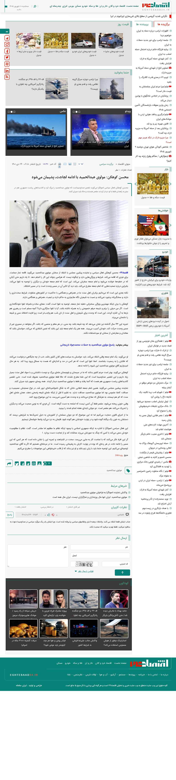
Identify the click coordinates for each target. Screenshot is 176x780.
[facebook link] (7, 51)
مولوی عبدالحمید (114, 470)
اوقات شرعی (90, 675)
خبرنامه (141, 675)
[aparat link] (7, 64)
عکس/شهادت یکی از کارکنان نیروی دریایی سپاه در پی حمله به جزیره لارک (37, 144)
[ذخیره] (70, 164)
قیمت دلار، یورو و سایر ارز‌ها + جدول (29, 53)
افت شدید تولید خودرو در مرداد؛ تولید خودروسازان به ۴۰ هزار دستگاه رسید (153, 282)
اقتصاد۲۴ (124, 273)
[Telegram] (28, 463)
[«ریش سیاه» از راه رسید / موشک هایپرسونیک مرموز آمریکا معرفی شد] (23, 599)
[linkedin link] (7, 70)
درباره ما (164, 675)
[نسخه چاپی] (59, 164)
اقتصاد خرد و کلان (117, 6)
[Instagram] (34, 463)
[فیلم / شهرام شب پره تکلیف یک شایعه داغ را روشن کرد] (101, 132)
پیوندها (132, 675)
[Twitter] (17, 463)
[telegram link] (7, 38)
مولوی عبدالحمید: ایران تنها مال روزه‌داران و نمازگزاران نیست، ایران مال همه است (90, 497)
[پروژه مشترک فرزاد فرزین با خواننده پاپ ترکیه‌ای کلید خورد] (53, 599)
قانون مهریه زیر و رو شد (157, 124)
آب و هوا (103, 675)
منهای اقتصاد (124, 164)
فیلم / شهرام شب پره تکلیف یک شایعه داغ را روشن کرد (103, 146)
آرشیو (113, 675)
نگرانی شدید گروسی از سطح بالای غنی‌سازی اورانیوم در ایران (138, 16)
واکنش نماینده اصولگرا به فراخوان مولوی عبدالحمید (103, 492)
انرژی (64, 6)
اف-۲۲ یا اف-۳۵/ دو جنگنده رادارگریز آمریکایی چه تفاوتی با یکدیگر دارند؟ (30, 84)
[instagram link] (7, 44)
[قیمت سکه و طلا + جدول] (56, 40)
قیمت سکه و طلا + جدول (58, 51)
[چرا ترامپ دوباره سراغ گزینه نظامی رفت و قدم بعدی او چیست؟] (111, 88)
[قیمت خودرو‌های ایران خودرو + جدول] (83, 40)
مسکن (78, 6)
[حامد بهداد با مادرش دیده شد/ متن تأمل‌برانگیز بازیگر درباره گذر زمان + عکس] (114, 599)
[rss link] (7, 77)
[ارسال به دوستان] (65, 164)
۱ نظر (117, 170)
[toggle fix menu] (4, 31)
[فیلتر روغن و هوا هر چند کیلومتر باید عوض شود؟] (53, 628)
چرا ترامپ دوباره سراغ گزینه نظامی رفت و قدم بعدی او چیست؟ (85, 84)
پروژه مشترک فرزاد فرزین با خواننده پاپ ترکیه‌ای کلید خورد (54, 615)
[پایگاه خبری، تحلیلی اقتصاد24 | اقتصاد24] (150, 7)
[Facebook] (22, 463)
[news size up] (59, 167)
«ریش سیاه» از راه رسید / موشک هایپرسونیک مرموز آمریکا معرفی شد (24, 615)
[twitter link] (7, 57)
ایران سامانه (21, 685)
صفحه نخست (132, 6)
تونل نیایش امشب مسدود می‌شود (152, 402)
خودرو (85, 6)
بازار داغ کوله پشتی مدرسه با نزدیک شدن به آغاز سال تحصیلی (153, 241)
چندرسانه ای (55, 6)
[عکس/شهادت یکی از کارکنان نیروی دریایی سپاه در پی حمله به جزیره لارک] (36, 132)
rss (68, 675)
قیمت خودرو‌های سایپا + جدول (113, 53)
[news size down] (75, 164)
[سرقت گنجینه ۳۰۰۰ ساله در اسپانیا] (23, 628)
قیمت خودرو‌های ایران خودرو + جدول (84, 53)
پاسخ (9, 515)
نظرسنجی (78, 675)
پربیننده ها (142, 24)
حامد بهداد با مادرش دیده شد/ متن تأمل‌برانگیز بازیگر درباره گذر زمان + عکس (115, 615)
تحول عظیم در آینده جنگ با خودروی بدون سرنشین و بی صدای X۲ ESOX (153, 324)
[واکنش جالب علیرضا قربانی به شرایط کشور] (84, 628)
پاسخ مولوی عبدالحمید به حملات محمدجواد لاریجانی (87, 345)
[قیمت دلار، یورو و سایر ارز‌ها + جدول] (28, 40)
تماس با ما (153, 675)
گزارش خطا (39, 463)
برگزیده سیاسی (106, 164)
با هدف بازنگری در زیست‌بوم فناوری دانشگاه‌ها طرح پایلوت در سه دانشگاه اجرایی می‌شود (155, 513)
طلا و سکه (93, 6)
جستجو (122, 675)
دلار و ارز (103, 6)
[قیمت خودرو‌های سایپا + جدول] (111, 40)
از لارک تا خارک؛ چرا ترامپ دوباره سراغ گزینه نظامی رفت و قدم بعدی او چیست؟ (154, 355)
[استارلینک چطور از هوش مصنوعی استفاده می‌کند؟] (114, 628)
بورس (71, 6)
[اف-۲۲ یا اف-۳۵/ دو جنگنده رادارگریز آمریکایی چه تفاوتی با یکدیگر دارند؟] (57, 88)
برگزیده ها (163, 24)
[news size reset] (80, 164)
